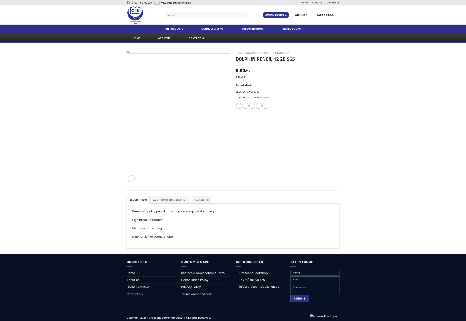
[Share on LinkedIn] (265, 106)
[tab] (138, 200)
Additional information (170, 199)
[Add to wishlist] (132, 55)
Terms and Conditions (196, 294)
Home (304, 2)
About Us (317, 2)
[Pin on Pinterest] (259, 106)
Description (138, 199)
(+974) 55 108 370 (142, 2)
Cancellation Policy (194, 280)
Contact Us (333, 2)
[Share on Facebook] (239, 106)
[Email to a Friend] (252, 106)
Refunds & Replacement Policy (203, 273)
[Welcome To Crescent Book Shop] (143, 15)
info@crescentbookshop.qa (175, 2)
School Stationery (277, 53)
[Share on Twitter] (246, 106)
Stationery (253, 53)
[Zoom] (131, 178)
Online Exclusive (138, 287)
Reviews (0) (201, 199)
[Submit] (244, 15)
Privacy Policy (191, 287)
